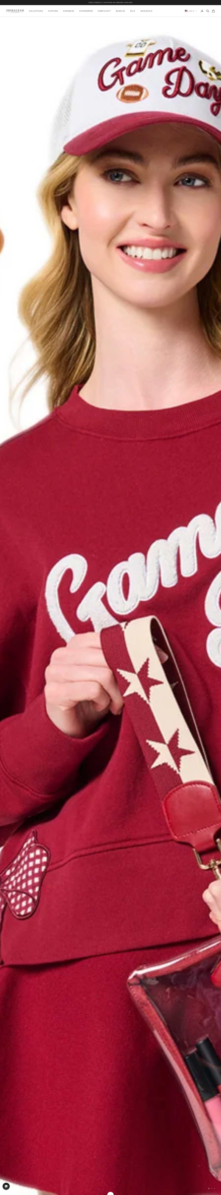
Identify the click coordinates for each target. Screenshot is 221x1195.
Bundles (120, 11)
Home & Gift (104, 11)
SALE (132, 11)
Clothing (53, 11)
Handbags (68, 11)
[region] (110, 606)
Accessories (86, 11)
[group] (110, 606)
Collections (36, 11)
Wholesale (146, 11)
